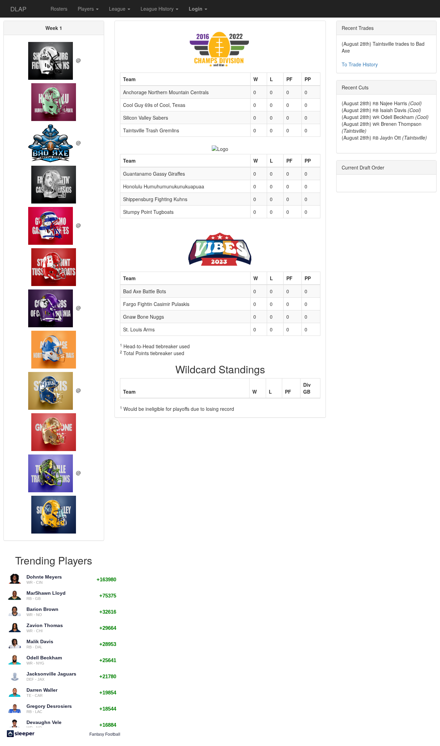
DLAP (18, 8)
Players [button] (86, 8)
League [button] (118, 8)
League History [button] (158, 8)
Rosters (59, 8)
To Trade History (360, 64)
